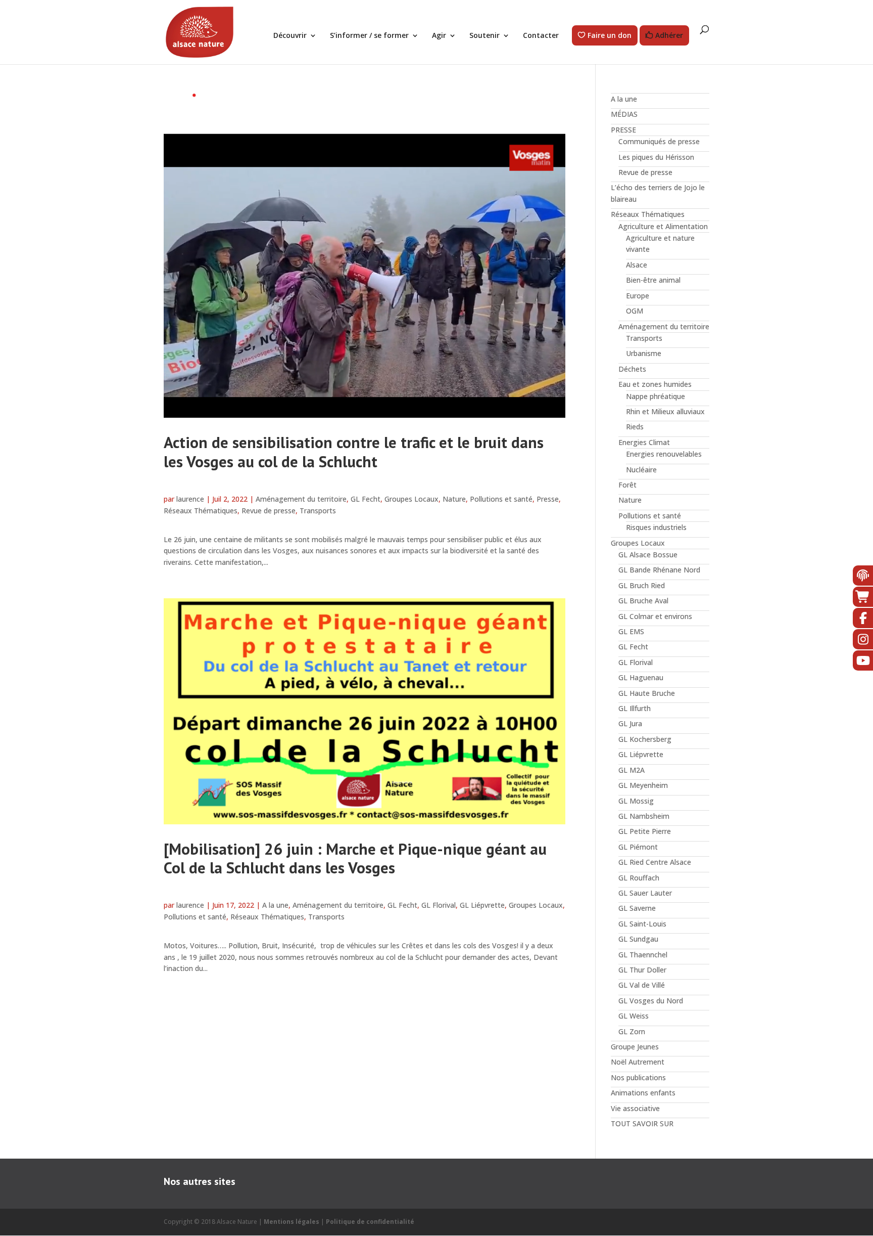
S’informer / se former (369, 36)
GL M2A (631, 770)
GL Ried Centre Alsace (654, 862)
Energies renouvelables (664, 454)
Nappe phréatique (655, 396)
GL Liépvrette (482, 905)
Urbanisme (643, 353)
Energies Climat (644, 442)
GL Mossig (636, 801)
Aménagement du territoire (301, 499)
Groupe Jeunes (635, 1046)
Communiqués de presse (659, 141)
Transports (318, 510)
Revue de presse (268, 510)
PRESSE (623, 130)
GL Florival (438, 905)
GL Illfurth (634, 708)
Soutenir (484, 36)
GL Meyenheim (643, 785)
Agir (439, 36)
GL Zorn (631, 1031)
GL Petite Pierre (644, 831)
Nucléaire (641, 469)
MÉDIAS (624, 114)
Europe (637, 295)
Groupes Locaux (411, 499)
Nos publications (638, 1077)
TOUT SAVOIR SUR (642, 1123)
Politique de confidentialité (370, 1221)
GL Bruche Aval (643, 600)
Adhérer (669, 35)
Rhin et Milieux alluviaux (665, 411)
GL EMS (631, 631)
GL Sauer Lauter (645, 893)
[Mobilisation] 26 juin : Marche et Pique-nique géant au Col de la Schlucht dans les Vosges (355, 858)
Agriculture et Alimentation (663, 226)
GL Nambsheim (643, 816)
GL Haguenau (640, 677)
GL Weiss (633, 1016)
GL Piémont (638, 847)
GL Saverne (637, 908)
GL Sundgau (638, 939)
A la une (275, 905)
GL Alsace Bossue (647, 554)
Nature (454, 499)
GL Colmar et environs (655, 616)
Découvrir (290, 36)
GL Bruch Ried (641, 585)
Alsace (636, 265)
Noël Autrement (637, 1062)
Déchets (632, 369)
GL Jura (630, 723)
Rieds (635, 426)
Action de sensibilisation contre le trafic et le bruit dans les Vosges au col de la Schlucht (354, 451)
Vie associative (635, 1108)
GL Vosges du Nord (650, 1000)
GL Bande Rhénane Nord (659, 570)
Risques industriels (656, 527)
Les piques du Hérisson (656, 157)
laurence (190, 499)
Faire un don (610, 35)
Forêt (627, 485)
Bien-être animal (653, 280)
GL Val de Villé (641, 985)
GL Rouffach (638, 877)
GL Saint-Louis (642, 924)
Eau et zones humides (655, 384)
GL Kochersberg (644, 739)
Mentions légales (291, 1221)
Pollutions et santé (501, 499)
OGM (634, 311)
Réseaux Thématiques (200, 510)
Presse (548, 499)
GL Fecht (365, 499)
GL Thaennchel (642, 954)
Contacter (541, 36)
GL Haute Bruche (646, 693)
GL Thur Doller (642, 970)
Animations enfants (643, 1092)
